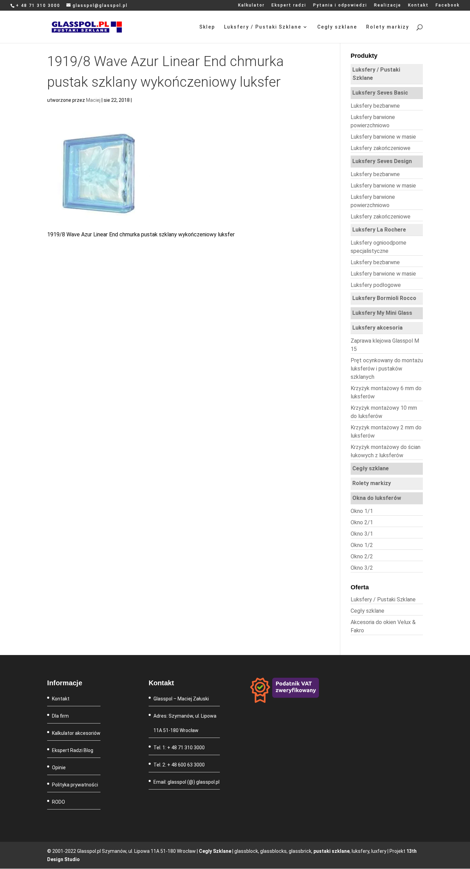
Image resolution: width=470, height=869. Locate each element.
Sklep (207, 27)
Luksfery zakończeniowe (380, 148)
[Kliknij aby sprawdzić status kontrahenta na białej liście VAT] (284, 701)
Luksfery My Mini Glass (382, 313)
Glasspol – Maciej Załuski (181, 698)
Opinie (59, 767)
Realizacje (387, 5)
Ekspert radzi (288, 5)
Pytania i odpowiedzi (340, 5)
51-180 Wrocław (181, 730)
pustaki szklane (331, 851)
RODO (58, 802)
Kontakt (418, 5)
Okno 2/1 (362, 522)
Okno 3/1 (362, 533)
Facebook (448, 5)
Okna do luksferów (376, 498)
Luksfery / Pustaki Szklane (262, 27)
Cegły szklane (337, 27)
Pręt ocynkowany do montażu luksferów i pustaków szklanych (387, 368)
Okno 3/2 (362, 568)
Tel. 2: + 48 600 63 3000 (179, 765)
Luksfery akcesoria (377, 327)
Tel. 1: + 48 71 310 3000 (179, 747)
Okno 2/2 (362, 556)
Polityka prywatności (75, 784)
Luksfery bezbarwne (375, 106)
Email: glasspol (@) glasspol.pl (186, 782)
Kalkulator (251, 5)
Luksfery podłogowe (376, 285)
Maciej (93, 100)
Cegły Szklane (215, 851)
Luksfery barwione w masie (383, 136)
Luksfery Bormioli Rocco (384, 298)
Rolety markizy (387, 27)
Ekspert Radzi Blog (72, 750)
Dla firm (60, 716)
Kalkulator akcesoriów (76, 733)
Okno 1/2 (362, 545)
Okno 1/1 (362, 511)
